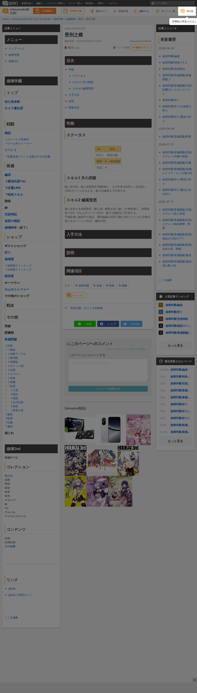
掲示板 (190, 11)
